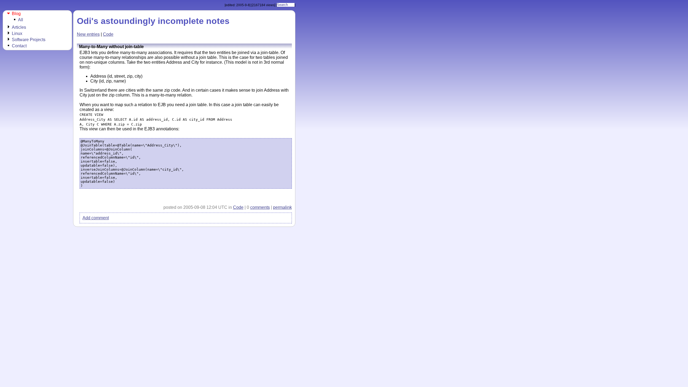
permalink (282, 207)
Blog (16, 13)
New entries (88, 34)
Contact (19, 46)
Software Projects (28, 39)
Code (108, 34)
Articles (19, 27)
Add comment (96, 218)
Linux (17, 33)
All (20, 19)
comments (260, 207)
